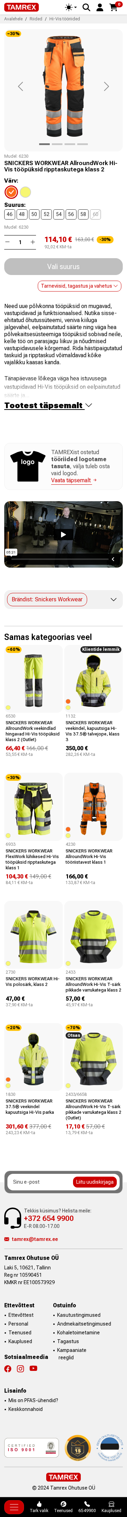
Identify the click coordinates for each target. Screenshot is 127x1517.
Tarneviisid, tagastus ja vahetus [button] (77, 286)
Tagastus (68, 1341)
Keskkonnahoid (25, 1409)
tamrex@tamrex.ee (35, 1239)
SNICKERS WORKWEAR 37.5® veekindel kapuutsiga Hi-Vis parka (30, 1106)
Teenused (19, 1332)
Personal (18, 1324)
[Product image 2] (70, 144)
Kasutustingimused (79, 1315)
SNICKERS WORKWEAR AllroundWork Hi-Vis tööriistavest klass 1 (89, 856)
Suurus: (15, 205)
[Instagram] (23, 1369)
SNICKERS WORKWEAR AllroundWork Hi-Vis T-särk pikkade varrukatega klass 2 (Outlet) (93, 1109)
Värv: (11, 181)
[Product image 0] (44, 144)
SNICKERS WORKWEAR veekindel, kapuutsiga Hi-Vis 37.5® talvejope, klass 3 (93, 731)
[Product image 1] (57, 144)
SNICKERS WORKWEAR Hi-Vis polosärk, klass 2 (33, 981)
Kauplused (20, 1341)
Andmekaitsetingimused (84, 1324)
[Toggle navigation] (14, 1507)
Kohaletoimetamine (78, 1332)
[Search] (86, 7)
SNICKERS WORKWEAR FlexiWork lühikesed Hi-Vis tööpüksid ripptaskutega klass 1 (32, 859)
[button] (100, 7)
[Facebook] (10, 1369)
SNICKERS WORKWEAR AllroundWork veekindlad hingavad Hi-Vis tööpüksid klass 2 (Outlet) (33, 731)
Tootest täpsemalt (44, 405)
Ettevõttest (21, 1315)
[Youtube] (33, 1368)
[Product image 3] (82, 144)
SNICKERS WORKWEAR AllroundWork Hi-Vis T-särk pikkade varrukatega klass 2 (93, 984)
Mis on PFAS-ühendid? (33, 1400)
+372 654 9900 (49, 1218)
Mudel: (11, 156)
